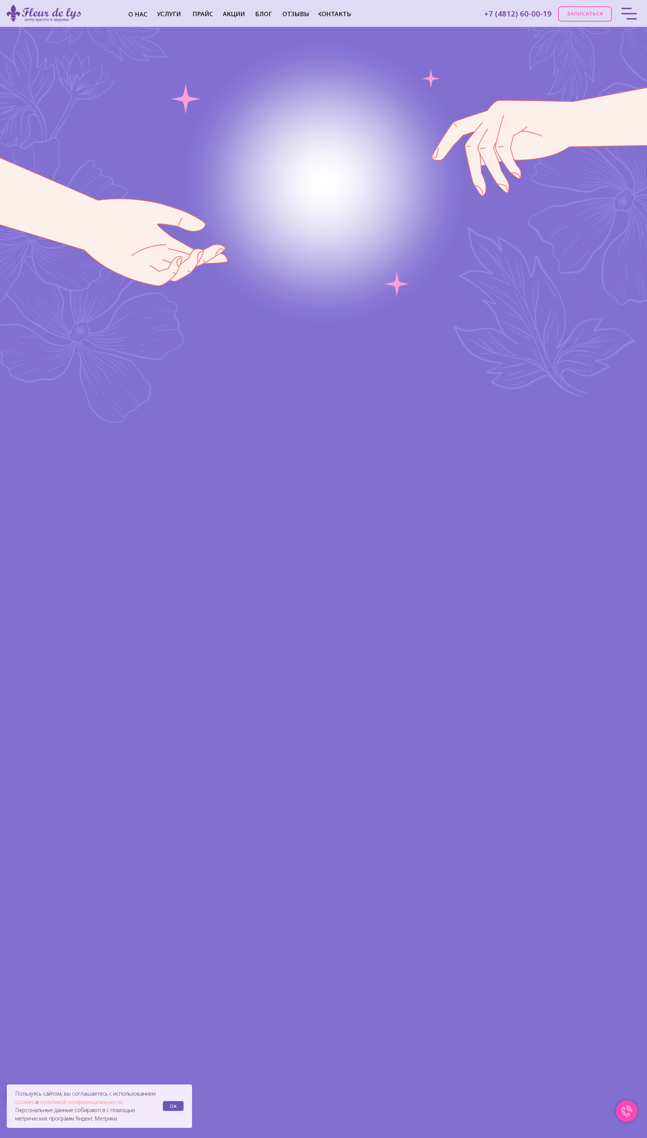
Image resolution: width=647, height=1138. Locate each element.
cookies (25, 1102)
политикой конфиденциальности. (81, 1102)
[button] (585, 14)
